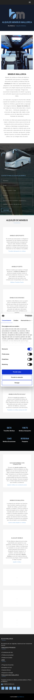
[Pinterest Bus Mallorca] (14, 688)
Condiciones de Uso (7, 652)
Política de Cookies (7, 657)
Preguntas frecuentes (7, 665)
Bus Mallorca (11, 26)
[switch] (29, 354)
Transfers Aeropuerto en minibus (17, 251)
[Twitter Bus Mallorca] (10, 688)
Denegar (17, 382)
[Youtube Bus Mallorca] (6, 688)
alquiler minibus (17, 562)
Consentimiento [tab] (6, 320)
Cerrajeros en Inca (7, 667)
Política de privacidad (7, 655)
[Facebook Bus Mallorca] (2, 688)
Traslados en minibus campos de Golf (17, 410)
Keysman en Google (7, 672)
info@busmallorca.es (8, 684)
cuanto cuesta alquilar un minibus (17, 522)
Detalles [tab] (16, 320)
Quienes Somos (6, 670)
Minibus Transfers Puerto (17, 282)
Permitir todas (17, 372)
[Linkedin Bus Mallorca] (18, 688)
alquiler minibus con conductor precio (17, 485)
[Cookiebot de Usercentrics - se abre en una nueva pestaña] (25, 316)
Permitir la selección (17, 377)
